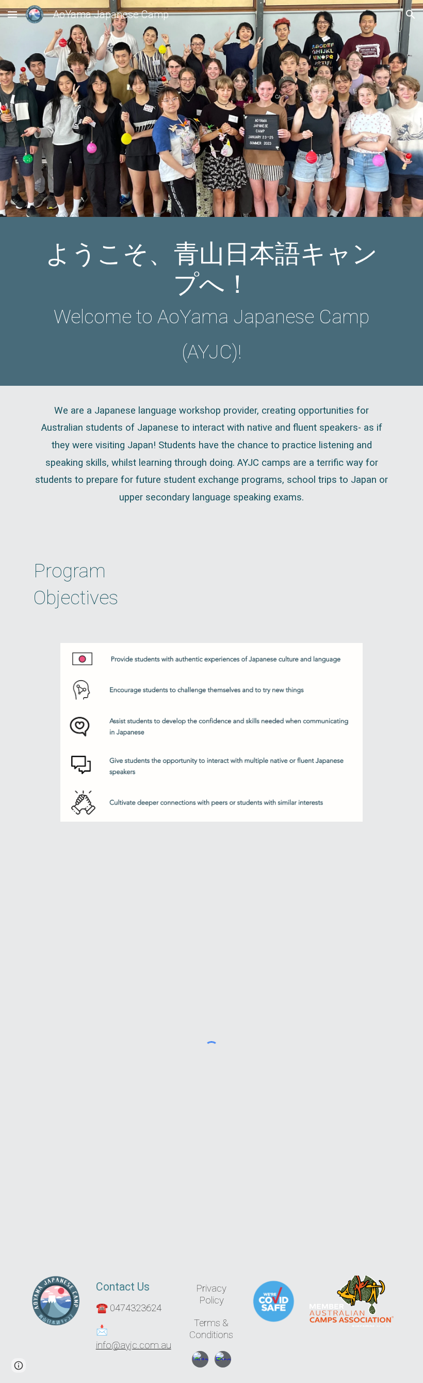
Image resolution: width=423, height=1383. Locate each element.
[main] (211, 303)
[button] (12, 14)
